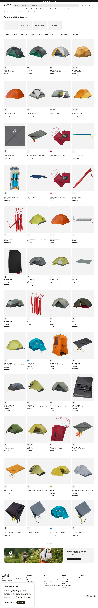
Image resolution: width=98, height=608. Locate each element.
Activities (46, 8)
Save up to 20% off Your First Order (52, 579)
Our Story (64, 577)
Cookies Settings (9, 602)
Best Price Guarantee (31, 581)
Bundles (45, 583)
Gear (9, 11)
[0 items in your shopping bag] (92, 5)
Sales (65, 8)
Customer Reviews (62, 34)
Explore (70, 8)
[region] (17, 595)
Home (5, 11)
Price (53, 34)
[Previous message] (21, 1)
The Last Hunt (82, 577)
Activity (46, 34)
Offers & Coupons (48, 581)
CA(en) (85, 5)
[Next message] (77, 1)
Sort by (7, 34)
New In (27, 8)
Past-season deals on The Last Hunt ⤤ (52, 586)
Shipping (28, 577)
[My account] (89, 5)
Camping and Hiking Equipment (19, 11)
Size (39, 34)
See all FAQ (28, 591)
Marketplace (29, 585)
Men (37, 8)
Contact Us (28, 589)
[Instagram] (87, 596)
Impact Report (65, 579)
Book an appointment (31, 587)
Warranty (28, 583)
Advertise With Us (65, 581)
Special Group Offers (48, 590)
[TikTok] (94, 596)
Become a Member (48, 577)
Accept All (20, 602)
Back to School (58, 8)
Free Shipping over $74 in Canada (49, 1)
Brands (51, 8)
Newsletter (64, 587)
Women (33, 8)
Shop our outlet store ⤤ (73, 559)
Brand (32, 34)
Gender (15, 34)
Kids (41, 8)
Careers (63, 583)
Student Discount (47, 588)
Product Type (24, 34)
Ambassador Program (66, 585)
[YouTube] (91, 596)
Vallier (80, 579)
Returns (28, 579)
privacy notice (24, 598)
